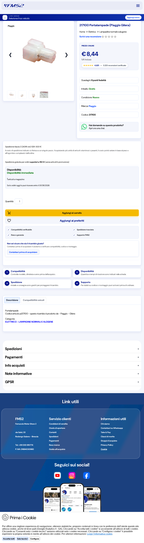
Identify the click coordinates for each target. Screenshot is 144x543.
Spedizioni (53, 436)
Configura (34, 539)
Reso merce (54, 445)
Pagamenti (54, 440)
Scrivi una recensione (90, 36)
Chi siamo (105, 424)
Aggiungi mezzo (133, 17)
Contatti (52, 432)
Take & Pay (106, 432)
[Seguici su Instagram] (72, 476)
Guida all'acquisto (57, 449)
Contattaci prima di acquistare (23, 252)
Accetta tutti (9, 539)
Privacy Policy (107, 445)
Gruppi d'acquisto (109, 440)
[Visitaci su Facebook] (86, 476)
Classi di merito (108, 436)
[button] (139, 6)
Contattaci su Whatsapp (112, 428)
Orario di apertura (57, 428)
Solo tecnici (22, 539)
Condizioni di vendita (58, 424)
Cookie (104, 449)
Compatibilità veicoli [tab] (33, 300)
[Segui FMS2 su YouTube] (57, 476)
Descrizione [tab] (12, 300)
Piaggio (92, 106)
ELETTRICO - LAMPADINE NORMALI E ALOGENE (29, 321)
